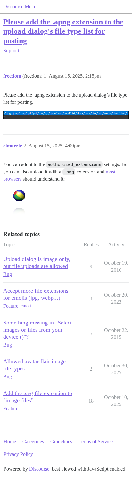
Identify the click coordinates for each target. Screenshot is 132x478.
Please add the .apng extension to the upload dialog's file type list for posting (63, 31)
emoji (26, 306)
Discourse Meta (19, 6)
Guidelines (61, 441)
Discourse (39, 469)
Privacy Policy (18, 454)
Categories (33, 441)
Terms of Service (95, 441)
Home (10, 441)
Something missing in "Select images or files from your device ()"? (37, 329)
